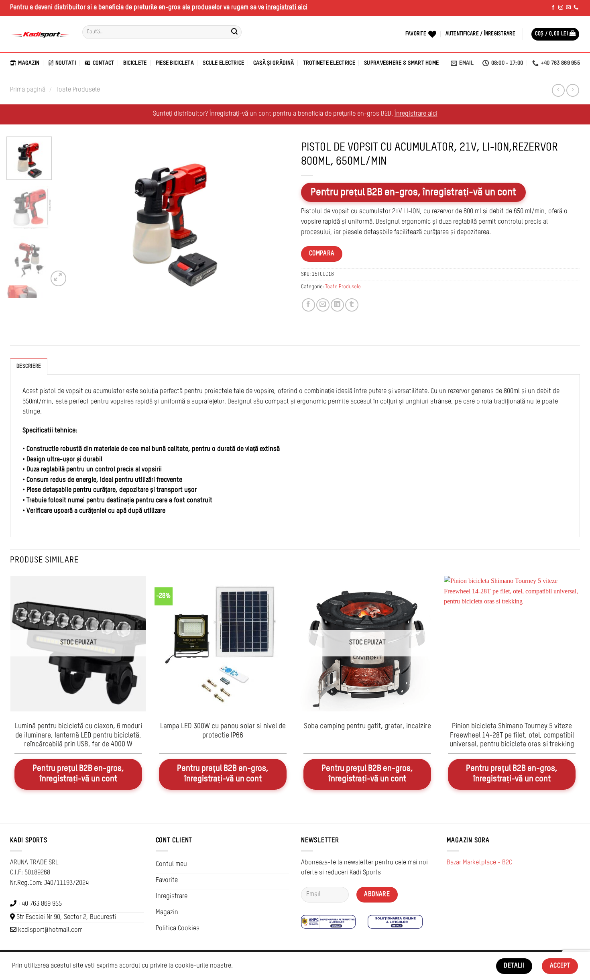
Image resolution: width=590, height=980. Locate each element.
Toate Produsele (78, 90)
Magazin (28, 63)
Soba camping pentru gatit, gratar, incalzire (367, 726)
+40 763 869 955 (40, 904)
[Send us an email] (568, 7)
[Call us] (576, 7)
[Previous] (72, 213)
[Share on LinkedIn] (337, 305)
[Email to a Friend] (323, 305)
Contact (103, 63)
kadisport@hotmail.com (50, 930)
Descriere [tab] (28, 366)
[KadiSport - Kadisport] (40, 34)
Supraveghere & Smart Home (401, 63)
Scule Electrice (223, 63)
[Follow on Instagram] (560, 7)
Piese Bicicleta (175, 63)
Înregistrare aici (416, 114)
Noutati (65, 63)
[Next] (274, 213)
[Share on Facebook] (308, 305)
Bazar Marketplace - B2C (479, 863)
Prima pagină (27, 90)
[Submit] (234, 32)
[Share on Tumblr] (351, 305)
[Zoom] (58, 278)
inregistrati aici (286, 7)
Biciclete (135, 63)
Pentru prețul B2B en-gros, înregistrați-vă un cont (413, 192)
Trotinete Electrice (329, 63)
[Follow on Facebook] (553, 7)
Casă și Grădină (273, 63)
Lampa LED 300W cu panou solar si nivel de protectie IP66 (223, 731)
